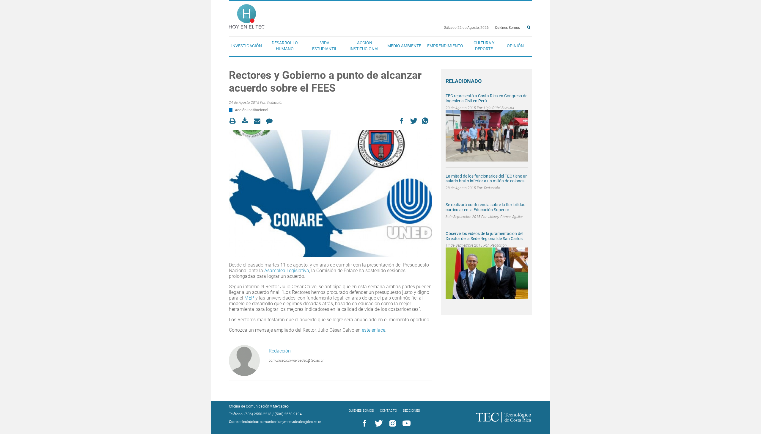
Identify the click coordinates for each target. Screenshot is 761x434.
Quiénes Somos (507, 28)
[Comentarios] (271, 121)
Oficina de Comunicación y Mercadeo (259, 406)
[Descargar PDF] (246, 121)
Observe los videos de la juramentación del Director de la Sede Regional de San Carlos (484, 236)
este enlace (373, 330)
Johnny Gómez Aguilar (505, 217)
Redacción (275, 103)
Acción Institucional (365, 45)
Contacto (388, 411)
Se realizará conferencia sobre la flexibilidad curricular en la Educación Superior (486, 207)
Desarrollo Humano (285, 45)
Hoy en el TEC (247, 15)
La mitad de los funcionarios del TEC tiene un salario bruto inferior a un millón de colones (487, 179)
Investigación (246, 45)
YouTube (405, 423)
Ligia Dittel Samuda (499, 108)
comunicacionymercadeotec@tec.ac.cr (290, 422)
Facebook (363, 423)
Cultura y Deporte (484, 45)
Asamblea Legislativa (286, 270)
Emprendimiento (445, 45)
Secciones (411, 411)
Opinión (515, 45)
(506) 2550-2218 (257, 414)
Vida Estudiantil (324, 45)
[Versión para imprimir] (234, 121)
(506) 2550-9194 (288, 414)
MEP (249, 298)
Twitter (377, 423)
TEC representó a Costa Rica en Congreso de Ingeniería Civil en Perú (486, 98)
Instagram (391, 423)
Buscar (529, 46)
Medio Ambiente (404, 45)
